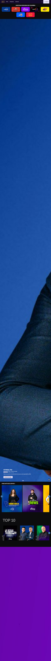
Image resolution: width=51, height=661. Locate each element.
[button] (42, 1)
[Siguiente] (49, 533)
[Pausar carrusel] (49, 480)
